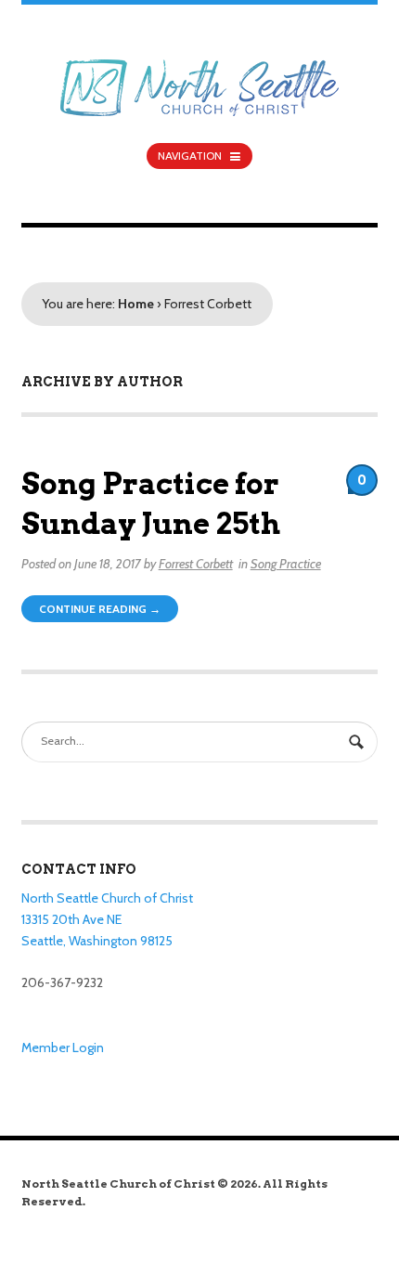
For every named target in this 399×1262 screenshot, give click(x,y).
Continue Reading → (100, 609)
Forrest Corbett (196, 563)
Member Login (62, 1047)
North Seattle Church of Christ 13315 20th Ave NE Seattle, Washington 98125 (107, 919)
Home (136, 303)
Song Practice (286, 563)
